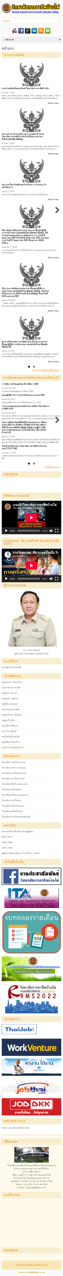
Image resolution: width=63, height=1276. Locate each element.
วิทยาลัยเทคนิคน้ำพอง (12, 811)
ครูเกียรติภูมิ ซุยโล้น (11, 736)
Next (57, 423)
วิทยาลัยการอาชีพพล (11, 800)
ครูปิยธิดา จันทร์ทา (11, 742)
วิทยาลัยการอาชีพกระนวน (14, 762)
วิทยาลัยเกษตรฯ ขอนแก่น (14, 767)
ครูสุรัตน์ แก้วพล (9, 693)
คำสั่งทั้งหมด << (53, 467)
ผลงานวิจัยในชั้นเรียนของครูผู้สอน (17, 831)
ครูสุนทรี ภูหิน (8, 720)
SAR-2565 (7, 847)
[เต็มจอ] (56, 531)
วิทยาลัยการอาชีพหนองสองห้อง (16, 816)
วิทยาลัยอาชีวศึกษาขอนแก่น (15, 784)
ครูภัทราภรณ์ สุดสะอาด (12, 747)
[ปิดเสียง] (51, 531)
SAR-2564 (7, 842)
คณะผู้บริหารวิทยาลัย (11, 667)
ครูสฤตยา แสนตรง (10, 698)
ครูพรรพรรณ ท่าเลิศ (11, 687)
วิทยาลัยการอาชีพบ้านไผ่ (13, 778)
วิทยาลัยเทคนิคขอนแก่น (13, 805)
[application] (31, 517)
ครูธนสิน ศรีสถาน (10, 725)
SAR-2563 (7, 837)
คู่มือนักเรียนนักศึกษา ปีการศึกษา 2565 (21, 853)
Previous (7, 423)
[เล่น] (6, 531)
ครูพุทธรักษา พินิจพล (12, 714)
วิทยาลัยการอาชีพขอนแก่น (14, 773)
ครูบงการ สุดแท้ (9, 731)
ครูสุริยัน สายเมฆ (9, 704)
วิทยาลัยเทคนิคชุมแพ (12, 789)
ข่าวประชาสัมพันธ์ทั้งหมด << (46, 370)
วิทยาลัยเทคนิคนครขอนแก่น (15, 795)
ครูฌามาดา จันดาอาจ (12, 682)
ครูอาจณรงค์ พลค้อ (11, 709)
